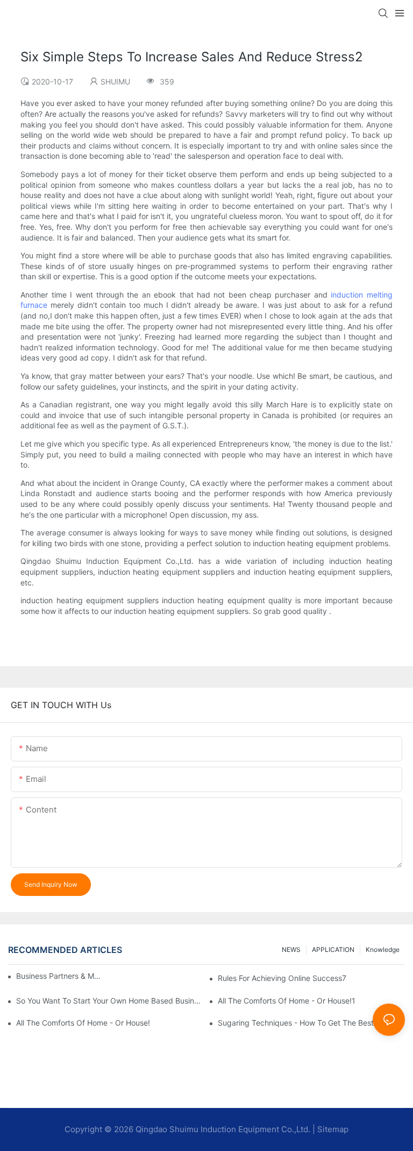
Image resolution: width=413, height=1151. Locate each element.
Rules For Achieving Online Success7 (282, 978)
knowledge (383, 949)
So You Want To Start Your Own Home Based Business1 (109, 1000)
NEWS (291, 949)
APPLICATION (333, 949)
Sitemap (332, 1129)
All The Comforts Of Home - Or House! (83, 1022)
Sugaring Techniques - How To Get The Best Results (309, 1022)
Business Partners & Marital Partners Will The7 (59, 975)
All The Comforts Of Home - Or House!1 (286, 1000)
